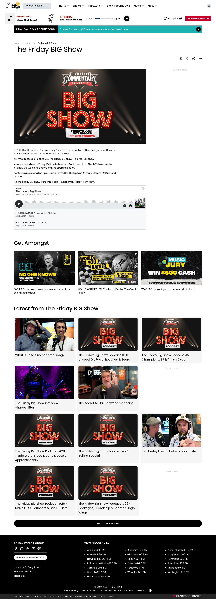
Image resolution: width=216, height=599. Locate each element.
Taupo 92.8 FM (135, 567)
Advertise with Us (22, 571)
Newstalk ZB (19, 596)
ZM (27, 596)
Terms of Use (88, 590)
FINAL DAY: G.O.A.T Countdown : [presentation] (108, 29)
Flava (59, 596)
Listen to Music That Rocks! (22, 18)
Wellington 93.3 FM (178, 572)
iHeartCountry (76, 596)
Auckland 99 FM (96, 550)
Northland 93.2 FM (178, 559)
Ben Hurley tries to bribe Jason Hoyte (171, 438)
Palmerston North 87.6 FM (102, 563)
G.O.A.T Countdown (118, 5)
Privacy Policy (71, 590)
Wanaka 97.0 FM (136, 572)
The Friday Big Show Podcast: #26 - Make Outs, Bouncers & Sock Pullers (45, 490)
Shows (28, 43)
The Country (113, 596)
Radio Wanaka (90, 596)
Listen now (65, 18)
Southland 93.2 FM (178, 563)
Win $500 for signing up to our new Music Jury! (171, 272)
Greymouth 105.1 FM (179, 554)
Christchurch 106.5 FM (180, 550)
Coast (52, 596)
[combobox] (200, 58)
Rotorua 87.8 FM (136, 563)
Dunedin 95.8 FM (96, 554)
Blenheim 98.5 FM (137, 550)
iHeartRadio (20, 575)
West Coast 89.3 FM (98, 576)
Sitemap (141, 590)
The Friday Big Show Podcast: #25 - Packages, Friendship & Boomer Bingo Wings (108, 490)
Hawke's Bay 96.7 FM (99, 559)
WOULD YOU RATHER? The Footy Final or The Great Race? (108, 274)
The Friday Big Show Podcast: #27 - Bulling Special (108, 438)
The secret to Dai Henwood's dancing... (108, 388)
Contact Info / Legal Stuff (27, 567)
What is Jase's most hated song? (45, 340)
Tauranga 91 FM (176, 567)
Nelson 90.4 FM (136, 559)
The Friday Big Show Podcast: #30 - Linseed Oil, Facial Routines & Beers (108, 340)
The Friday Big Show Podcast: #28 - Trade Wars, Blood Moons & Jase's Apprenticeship (45, 438)
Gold (66, 596)
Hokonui (102, 596)
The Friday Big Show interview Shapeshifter (45, 388)
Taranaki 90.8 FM (97, 567)
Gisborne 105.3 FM (137, 554)
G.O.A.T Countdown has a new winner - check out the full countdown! (44, 274)
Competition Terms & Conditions (116, 590)
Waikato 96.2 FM (96, 572)
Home (16, 43)
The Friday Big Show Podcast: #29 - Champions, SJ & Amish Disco (171, 340)
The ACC (43, 596)
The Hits (34, 596)
